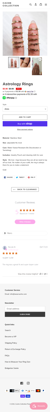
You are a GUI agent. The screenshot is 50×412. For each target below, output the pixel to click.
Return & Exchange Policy (15, 349)
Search (8, 330)
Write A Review (25, 222)
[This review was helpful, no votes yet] (40, 274)
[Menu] (45, 4)
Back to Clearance (27, 189)
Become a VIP (10, 337)
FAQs (7, 356)
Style (4, 104)
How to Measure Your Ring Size (17, 362)
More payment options (25, 129)
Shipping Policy (11, 343)
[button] (19, 91)
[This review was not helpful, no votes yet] (45, 274)
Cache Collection (11, 4)
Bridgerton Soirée (12, 368)
